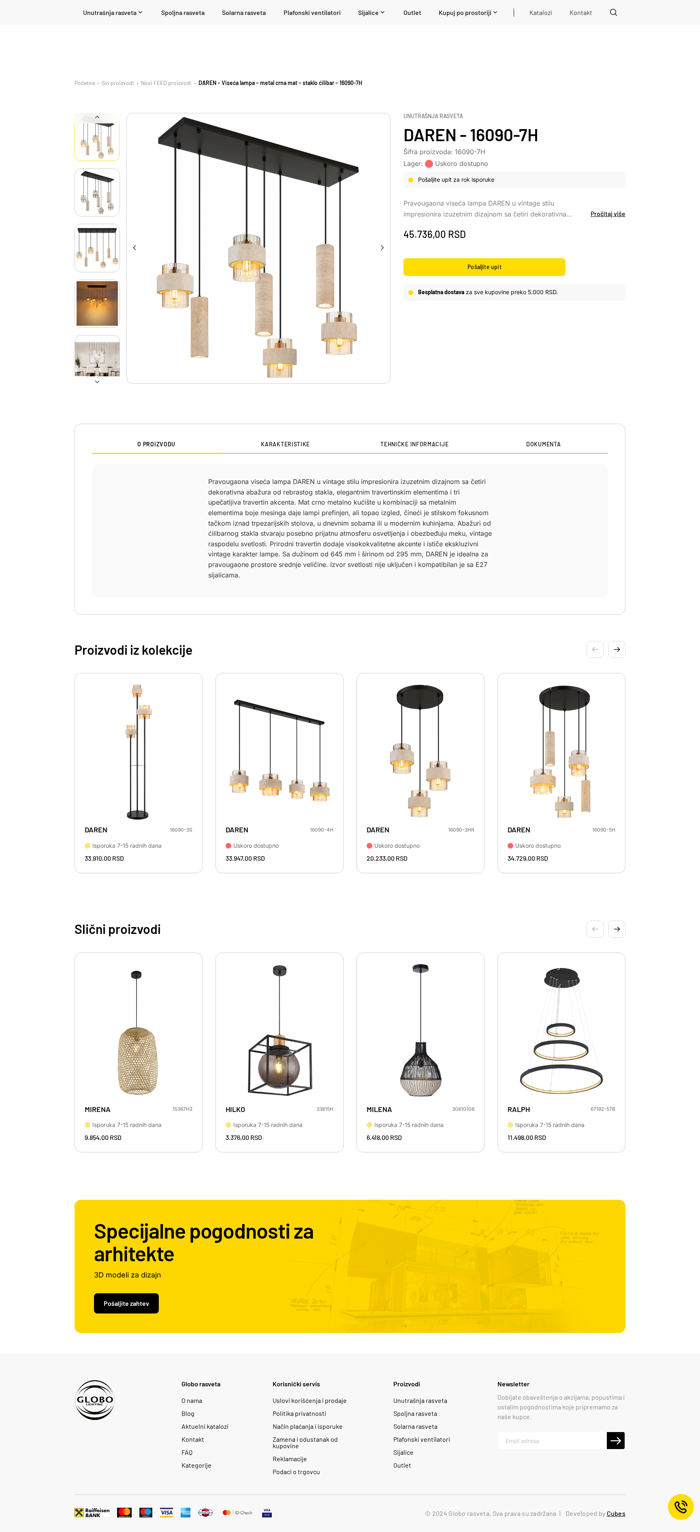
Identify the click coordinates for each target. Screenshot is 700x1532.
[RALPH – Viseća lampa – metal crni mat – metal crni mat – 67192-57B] (561, 1031)
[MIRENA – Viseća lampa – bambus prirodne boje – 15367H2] (138, 1031)
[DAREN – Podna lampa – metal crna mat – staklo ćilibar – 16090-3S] (138, 752)
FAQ (186, 1452)
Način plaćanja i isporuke (308, 1426)
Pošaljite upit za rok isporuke (456, 179)
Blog (187, 1413)
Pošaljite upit (484, 266)
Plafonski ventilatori (421, 1439)
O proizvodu (156, 444)
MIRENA (98, 1109)
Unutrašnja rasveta (433, 116)
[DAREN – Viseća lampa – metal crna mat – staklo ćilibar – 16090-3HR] (420, 752)
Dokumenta (543, 444)
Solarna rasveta (415, 1426)
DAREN (96, 829)
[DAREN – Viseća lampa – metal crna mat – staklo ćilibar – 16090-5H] (561, 752)
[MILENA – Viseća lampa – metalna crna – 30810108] (420, 1031)
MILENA (379, 1109)
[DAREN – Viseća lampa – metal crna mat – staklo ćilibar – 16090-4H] (279, 752)
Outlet (402, 1465)
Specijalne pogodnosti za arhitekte (204, 1241)
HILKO (235, 1109)
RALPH (519, 1109)
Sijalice (403, 1452)
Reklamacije (290, 1459)
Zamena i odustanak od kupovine (305, 1442)
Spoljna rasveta (415, 1413)
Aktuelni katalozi (204, 1426)
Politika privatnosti (299, 1413)
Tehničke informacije (414, 444)
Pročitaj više (608, 213)
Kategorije (196, 1465)
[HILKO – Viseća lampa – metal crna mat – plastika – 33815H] (279, 1031)
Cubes (616, 1513)
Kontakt (192, 1439)
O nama (191, 1400)
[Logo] (95, 1400)
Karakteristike (285, 444)
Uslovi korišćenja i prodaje (310, 1400)
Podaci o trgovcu (296, 1471)
